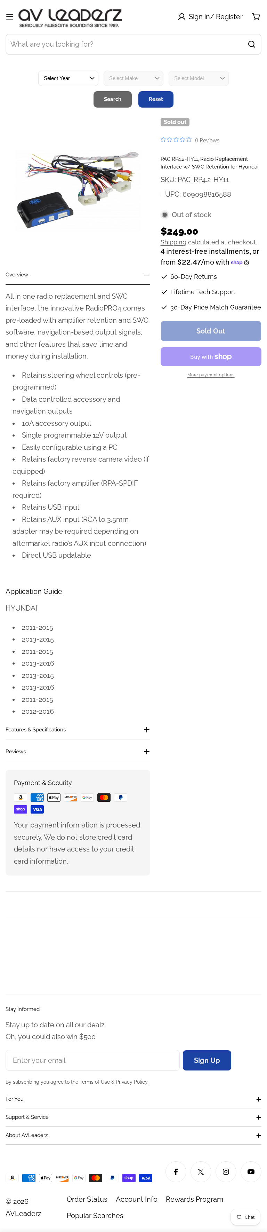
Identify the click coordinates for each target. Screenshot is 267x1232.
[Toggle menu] (10, 17)
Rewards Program (194, 1199)
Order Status (87, 1199)
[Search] (252, 44)
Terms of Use (95, 1082)
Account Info (136, 1199)
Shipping (173, 242)
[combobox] (133, 44)
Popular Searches (95, 1215)
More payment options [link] (211, 374)
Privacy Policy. (132, 1082)
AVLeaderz (23, 1213)
